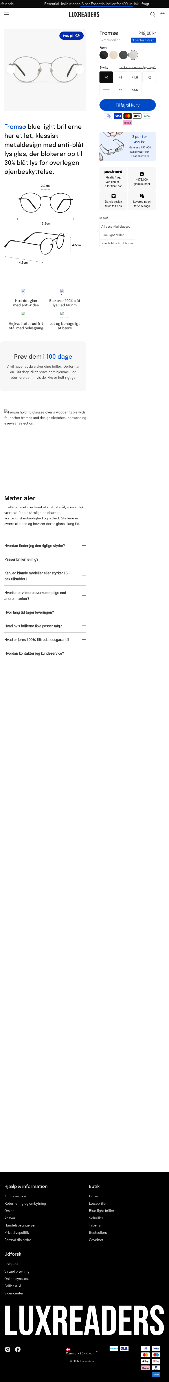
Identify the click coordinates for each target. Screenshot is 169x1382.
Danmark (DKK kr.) (80, 1353)
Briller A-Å (12, 1285)
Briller (94, 1195)
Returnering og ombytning (25, 1203)
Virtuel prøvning (16, 1271)
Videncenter (14, 1293)
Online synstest (16, 1278)
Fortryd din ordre (17, 1239)
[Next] (79, 69)
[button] (152, 14)
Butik (94, 1186)
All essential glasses (115, 226)
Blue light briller (112, 234)
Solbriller (96, 1217)
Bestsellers (98, 1232)
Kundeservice (15, 1195)
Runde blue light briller (117, 243)
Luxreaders (87, 1361)
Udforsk (12, 1254)
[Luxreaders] (84, 14)
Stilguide (11, 1263)
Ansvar (9, 1217)
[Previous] (11, 69)
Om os (9, 1210)
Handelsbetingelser (20, 1225)
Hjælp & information (26, 1186)
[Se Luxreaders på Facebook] (18, 1349)
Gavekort (96, 1239)
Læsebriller (98, 1203)
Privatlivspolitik (16, 1232)
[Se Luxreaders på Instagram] (7, 1349)
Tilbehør (95, 1225)
